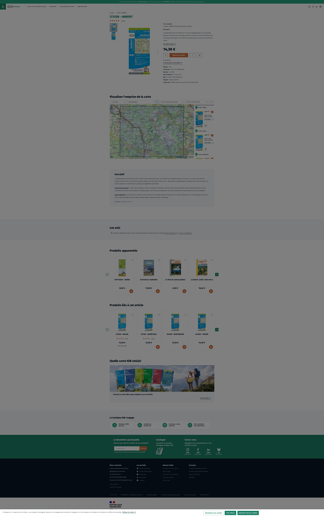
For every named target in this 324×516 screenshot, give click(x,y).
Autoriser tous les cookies (248, 513)
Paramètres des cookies (213, 513)
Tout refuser (230, 513)
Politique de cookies (128, 512)
